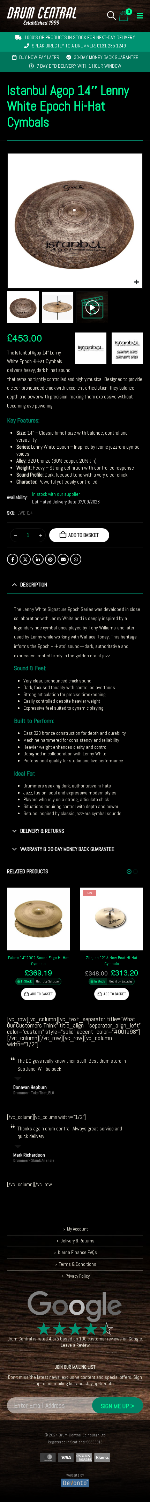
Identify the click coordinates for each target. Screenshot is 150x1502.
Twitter (25, 559)
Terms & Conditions (77, 1264)
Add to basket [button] (41, 994)
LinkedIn (38, 559)
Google (135, 1339)
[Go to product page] (38, 919)
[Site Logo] (41, 16)
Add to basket (83, 535)
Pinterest (50, 559)
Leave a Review (75, 1345)
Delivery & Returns (77, 1241)
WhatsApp (75, 559)
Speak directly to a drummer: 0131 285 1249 (79, 46)
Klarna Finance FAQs (77, 1252)
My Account (77, 1229)
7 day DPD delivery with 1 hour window (79, 66)
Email (63, 559)
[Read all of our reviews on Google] (75, 1307)
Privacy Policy (78, 1276)
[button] (111, 15)
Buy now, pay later (39, 57)
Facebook (12, 559)
